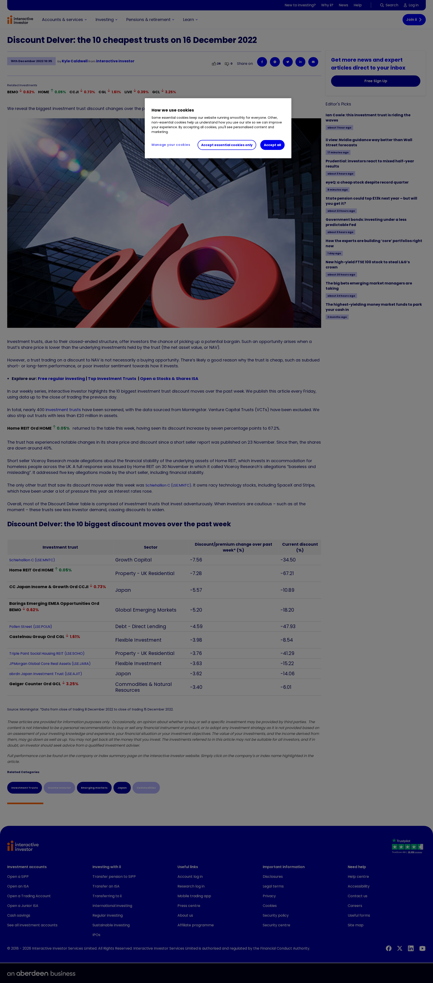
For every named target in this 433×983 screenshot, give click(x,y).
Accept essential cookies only (227, 145)
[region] (218, 128)
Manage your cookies (171, 144)
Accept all (272, 145)
